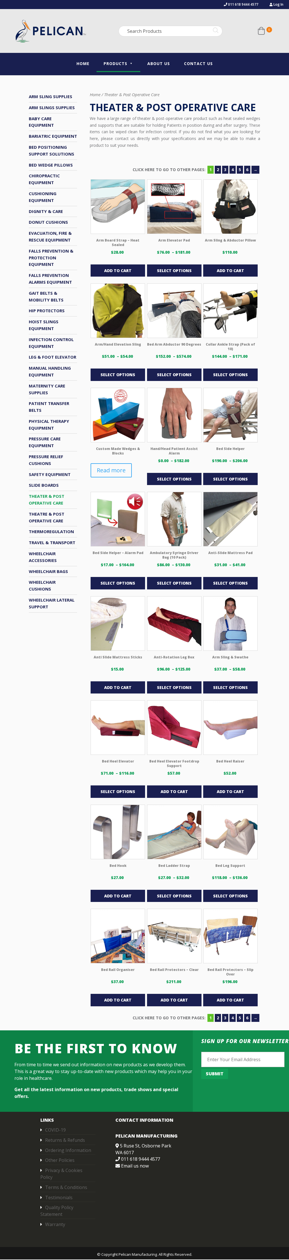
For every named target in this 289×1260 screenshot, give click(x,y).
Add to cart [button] (118, 270)
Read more (111, 470)
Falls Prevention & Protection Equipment (51, 257)
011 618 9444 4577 (242, 4)
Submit (215, 1074)
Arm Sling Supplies (50, 96)
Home (82, 63)
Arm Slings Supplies (52, 107)
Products (115, 63)
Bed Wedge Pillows (51, 165)
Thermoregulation (51, 531)
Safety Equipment (50, 474)
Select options (174, 270)
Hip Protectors (47, 310)
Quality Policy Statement (56, 1211)
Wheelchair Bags (48, 571)
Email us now (135, 1166)
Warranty (55, 1224)
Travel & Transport (52, 542)
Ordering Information (68, 1150)
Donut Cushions (48, 222)
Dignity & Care (46, 211)
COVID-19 (55, 1130)
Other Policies (60, 1160)
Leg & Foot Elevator (52, 357)
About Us (158, 63)
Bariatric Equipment (53, 136)
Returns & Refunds (65, 1140)
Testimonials (59, 1197)
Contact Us (198, 63)
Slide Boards (44, 485)
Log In (278, 4)
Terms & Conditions (66, 1187)
